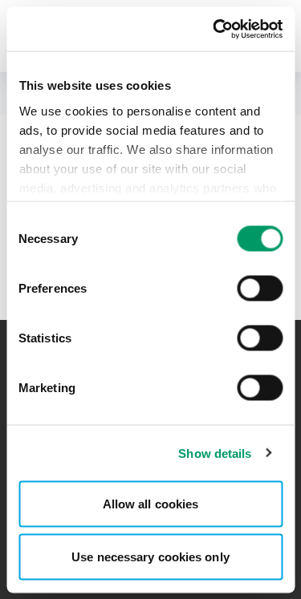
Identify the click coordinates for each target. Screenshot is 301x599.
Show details (214, 452)
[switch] (260, 289)
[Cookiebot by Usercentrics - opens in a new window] (214, 28)
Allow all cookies (151, 504)
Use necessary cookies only (150, 556)
